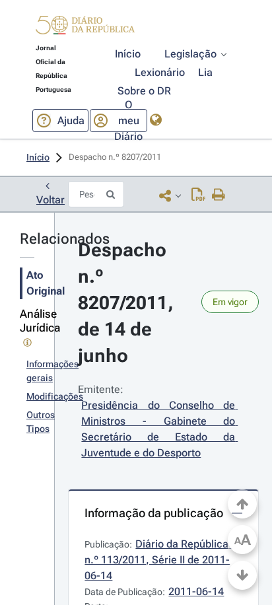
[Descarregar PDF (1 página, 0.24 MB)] (198, 195)
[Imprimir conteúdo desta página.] (219, 195)
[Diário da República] (85, 28)
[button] (85, 27)
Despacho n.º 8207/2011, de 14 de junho (128, 303)
